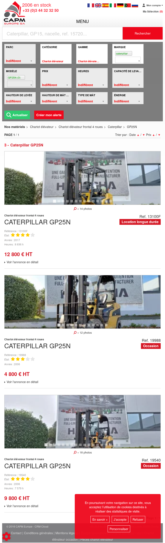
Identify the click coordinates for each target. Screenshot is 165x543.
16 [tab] (112, 447)
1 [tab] (55, 203)
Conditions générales (38, 533)
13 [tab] (107, 203)
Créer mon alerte (48, 115)
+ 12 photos (84, 332)
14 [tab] (112, 203)
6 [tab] (77, 203)
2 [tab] (59, 203)
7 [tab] (81, 203)
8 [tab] (85, 203)
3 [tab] (64, 203)
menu (82, 21)
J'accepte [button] (120, 519)
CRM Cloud (41, 526)
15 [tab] (107, 447)
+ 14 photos (84, 208)
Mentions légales (66, 533)
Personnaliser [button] (119, 529)
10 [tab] (94, 203)
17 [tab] (116, 447)
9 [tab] (89, 203)
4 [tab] (68, 203)
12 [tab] (103, 203)
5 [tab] (72, 203)
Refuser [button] (138, 519)
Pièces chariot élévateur (96, 539)
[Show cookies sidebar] (6, 536)
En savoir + (100, 519)
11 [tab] (99, 203)
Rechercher (143, 33)
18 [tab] (120, 447)
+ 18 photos (84, 452)
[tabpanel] (82, 178)
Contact (16, 533)
